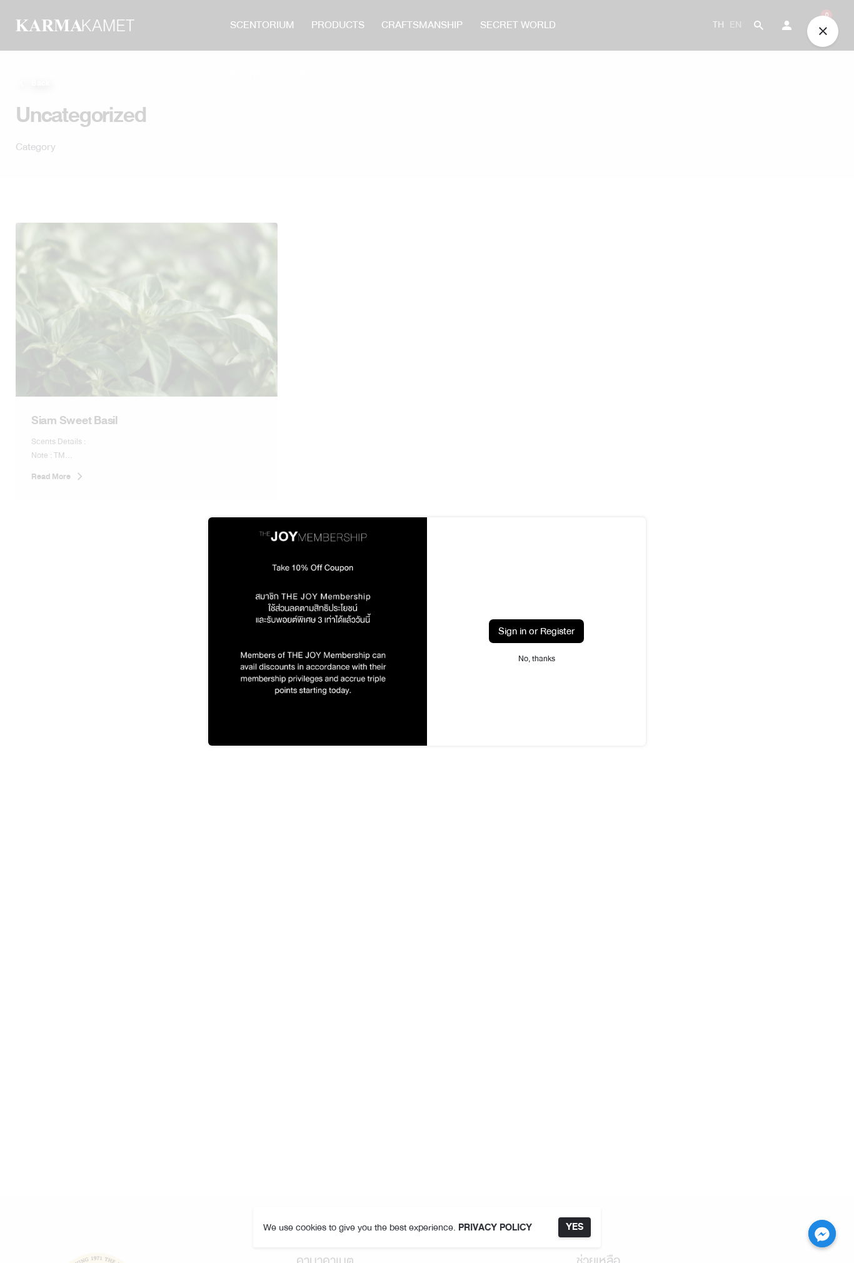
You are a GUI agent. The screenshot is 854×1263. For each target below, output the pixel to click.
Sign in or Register (536, 631)
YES (574, 1227)
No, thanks (536, 659)
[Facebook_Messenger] (822, 1233)
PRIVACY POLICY (495, 1227)
